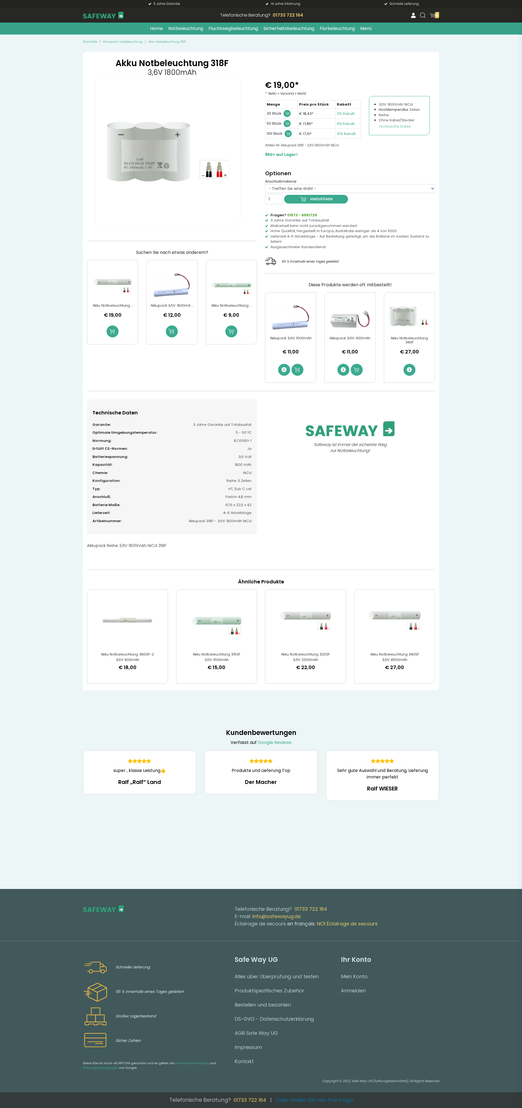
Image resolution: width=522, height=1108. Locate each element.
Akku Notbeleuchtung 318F (167, 41)
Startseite (90, 41)
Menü (366, 28)
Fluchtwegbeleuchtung (233, 28)
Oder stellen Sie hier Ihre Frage (314, 1100)
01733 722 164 (288, 15)
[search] (422, 15)
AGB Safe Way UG (256, 1033)
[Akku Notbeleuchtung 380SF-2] (128, 620)
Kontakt (244, 1061)
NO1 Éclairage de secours (347, 923)
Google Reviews (274, 742)
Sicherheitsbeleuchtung (288, 28)
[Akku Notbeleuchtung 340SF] (395, 620)
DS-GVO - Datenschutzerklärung (274, 1018)
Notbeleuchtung (185, 28)
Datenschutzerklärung (192, 1063)
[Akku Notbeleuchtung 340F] (409, 317)
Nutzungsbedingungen (100, 1068)
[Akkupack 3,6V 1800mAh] (172, 285)
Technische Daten (395, 126)
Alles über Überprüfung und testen (277, 976)
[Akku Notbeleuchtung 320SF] (306, 620)
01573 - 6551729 (302, 215)
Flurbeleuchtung (337, 28)
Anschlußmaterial (280, 181)
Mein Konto (354, 976)
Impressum (248, 1047)
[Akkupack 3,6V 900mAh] (350, 317)
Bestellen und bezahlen (263, 1004)
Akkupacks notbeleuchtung (122, 41)
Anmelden (353, 990)
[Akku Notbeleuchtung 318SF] (112, 285)
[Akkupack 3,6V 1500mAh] (290, 317)
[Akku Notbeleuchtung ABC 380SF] (231, 285)
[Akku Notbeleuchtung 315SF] (217, 620)
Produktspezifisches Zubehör (269, 990)
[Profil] (413, 15)
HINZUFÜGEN (321, 199)
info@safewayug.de (276, 916)
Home (156, 28)
